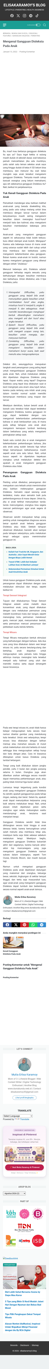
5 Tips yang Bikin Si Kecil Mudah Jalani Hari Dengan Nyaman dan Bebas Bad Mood (24, 1304)
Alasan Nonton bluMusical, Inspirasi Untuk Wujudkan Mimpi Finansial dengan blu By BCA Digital (22, 1327)
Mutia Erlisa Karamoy (24, 1074)
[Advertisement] (24, 81)
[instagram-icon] (24, 16)
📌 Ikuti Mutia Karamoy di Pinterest (24, 1167)
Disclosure (24, 1345)
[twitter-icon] (18, 16)
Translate (24, 1119)
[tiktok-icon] (37, 16)
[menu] (6, 25)
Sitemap (35, 1345)
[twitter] (16, 924)
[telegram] (41, 924)
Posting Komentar (27, 52)
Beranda (14, 1345)
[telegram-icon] (31, 16)
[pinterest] (24, 924)
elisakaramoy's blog (24, 5)
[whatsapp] (33, 924)
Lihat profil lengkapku (24, 1098)
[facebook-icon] (12, 16)
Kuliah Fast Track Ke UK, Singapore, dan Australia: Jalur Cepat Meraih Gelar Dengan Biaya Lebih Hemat (26, 555)
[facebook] (7, 924)
